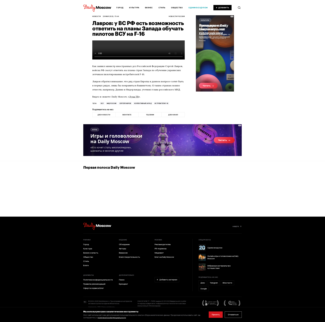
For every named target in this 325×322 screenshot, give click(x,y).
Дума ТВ (134, 96)
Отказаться (233, 314)
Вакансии (123, 253)
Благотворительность (129, 257)
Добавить (223, 7)
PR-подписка (160, 248)
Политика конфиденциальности (98, 280)
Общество (177, 7)
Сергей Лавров (125, 103)
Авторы (122, 248)
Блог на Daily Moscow (164, 257)
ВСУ (102, 103)
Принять (216, 314)
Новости (96, 16)
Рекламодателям (163, 244)
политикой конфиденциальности (112, 317)
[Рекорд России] (232, 303)
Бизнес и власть (90, 253)
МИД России (111, 103)
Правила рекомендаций (94, 284)
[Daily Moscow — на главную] (97, 226)
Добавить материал (168, 279)
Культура (134, 7)
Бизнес (149, 7)
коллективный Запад (143, 103)
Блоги (86, 265)
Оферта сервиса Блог (93, 288)
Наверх (236, 226)
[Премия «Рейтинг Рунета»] (210, 303)
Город (120, 7)
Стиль (161, 7)
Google (203, 288)
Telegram (214, 283)
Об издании (124, 244)
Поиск (121, 280)
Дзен (202, 283)
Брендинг (123, 284)
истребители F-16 (161, 103)
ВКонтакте (227, 283)
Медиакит (159, 253)
